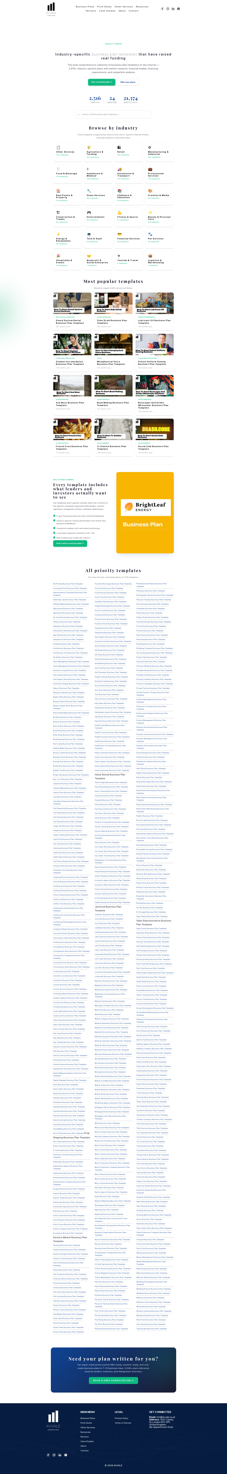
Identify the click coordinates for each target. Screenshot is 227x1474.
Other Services (124, 6)
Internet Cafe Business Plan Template (110, 894)
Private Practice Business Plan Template (153, 688)
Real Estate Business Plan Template (151, 786)
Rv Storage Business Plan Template (151, 912)
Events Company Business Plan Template (70, 1229)
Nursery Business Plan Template (108, 1244)
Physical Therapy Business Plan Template (153, 600)
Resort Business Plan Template (149, 865)
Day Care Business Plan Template (67, 1033)
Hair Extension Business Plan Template (111, 699)
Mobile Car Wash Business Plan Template (112, 1081)
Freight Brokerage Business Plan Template (112, 606)
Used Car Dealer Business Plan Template (153, 1186)
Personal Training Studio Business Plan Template (111, 1305)
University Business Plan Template (150, 1177)
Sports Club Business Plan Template (151, 1040)
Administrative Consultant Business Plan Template (70, 594)
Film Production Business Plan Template (69, 1274)
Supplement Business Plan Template (151, 1075)
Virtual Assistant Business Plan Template (153, 1244)
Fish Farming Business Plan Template (68, 1296)
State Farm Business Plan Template (151, 1057)
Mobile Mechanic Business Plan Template (112, 1089)
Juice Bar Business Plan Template (109, 919)
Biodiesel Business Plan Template (67, 717)
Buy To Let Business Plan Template (67, 779)
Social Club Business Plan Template (151, 1004)
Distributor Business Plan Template (67, 1102)
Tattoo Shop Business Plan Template (151, 1102)
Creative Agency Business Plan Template (70, 998)
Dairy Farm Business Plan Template (68, 1025)
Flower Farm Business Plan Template (68, 1327)
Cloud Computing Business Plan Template (70, 895)
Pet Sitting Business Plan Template (109, 1320)
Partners (91, 10)
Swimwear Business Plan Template (150, 1088)
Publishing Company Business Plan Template (151, 762)
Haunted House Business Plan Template (111, 721)
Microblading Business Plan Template (110, 1059)
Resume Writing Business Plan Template (153, 874)
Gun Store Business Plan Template (109, 690)
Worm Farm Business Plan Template (151, 1320)
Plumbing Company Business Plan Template (154, 648)
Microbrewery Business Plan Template (111, 1063)
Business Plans (85, 6)
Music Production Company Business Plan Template (112, 1168)
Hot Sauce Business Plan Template (109, 813)
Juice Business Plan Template (107, 923)
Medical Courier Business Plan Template (112, 1028)
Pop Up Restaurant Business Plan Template (154, 653)
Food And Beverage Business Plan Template (113, 584)
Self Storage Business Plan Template (151, 951)
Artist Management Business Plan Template (71, 661)
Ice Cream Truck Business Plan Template (112, 856)
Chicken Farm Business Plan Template (69, 866)
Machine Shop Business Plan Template (111, 981)
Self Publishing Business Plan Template (152, 946)
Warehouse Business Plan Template (151, 1253)
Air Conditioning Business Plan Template (70, 617)
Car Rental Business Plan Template (68, 822)
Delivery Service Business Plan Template (70, 1055)
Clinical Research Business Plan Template (70, 882)
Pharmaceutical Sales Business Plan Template (151, 585)
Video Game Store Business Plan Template (154, 1228)
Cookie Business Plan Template (66, 971)
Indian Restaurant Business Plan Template (112, 871)
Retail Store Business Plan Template (151, 883)
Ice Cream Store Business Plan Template (112, 851)
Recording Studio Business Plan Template (153, 825)
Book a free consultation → (113, 1380)
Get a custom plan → (101, 82)
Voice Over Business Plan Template (151, 1248)
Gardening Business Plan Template (109, 632)
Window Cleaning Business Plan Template (154, 1311)
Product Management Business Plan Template (151, 700)
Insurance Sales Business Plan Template (112, 885)
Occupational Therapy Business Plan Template (110, 1254)
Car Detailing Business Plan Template (69, 813)
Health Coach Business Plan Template (111, 732)
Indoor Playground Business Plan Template (113, 876)
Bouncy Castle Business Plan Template (69, 753)
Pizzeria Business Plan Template (150, 631)
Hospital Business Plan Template (108, 800)
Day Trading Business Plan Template (68, 1042)
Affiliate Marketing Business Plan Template (71, 604)
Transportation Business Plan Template (152, 1155)
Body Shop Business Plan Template (68, 735)
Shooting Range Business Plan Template (153, 959)
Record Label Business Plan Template (152, 820)
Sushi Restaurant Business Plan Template (153, 1079)
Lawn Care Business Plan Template (109, 950)
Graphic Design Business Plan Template (111, 677)
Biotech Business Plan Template (66, 722)
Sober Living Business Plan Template (151, 995)
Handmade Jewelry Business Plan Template (113, 712)
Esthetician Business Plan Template (68, 1202)
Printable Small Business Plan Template (152, 675)
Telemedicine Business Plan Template (152, 1115)
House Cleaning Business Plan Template (112, 826)
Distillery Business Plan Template (67, 1098)
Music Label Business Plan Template (110, 1159)
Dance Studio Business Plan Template (69, 1029)
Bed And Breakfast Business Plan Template (71, 713)
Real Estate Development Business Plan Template (153, 791)
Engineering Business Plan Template (68, 1173)
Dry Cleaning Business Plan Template (69, 1141)
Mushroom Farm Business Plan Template (112, 1141)
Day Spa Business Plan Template (67, 1038)
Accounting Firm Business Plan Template (70, 588)
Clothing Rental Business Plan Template (70, 890)
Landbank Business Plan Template (109, 928)
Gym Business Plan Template (107, 694)
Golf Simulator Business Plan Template (111, 672)
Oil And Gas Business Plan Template (110, 1264)
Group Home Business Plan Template (110, 686)
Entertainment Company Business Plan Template (69, 1183)
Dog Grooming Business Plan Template (69, 1120)
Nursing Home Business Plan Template (111, 1248)
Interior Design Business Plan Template (111, 889)
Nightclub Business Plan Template (109, 1214)
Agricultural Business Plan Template (68, 608)
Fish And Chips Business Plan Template (69, 1292)
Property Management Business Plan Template (151, 740)
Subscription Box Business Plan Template (153, 1066)
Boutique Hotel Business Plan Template (69, 757)
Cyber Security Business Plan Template (69, 1020)
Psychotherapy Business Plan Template (152, 753)
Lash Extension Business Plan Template (111, 937)
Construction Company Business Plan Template (69, 956)
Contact (134, 10)
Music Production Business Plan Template (112, 1163)
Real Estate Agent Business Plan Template (154, 782)
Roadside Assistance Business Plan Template (151, 897)
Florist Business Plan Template (66, 1323)
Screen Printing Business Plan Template (153, 937)
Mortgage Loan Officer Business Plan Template (110, 1117)
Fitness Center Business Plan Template (69, 1310)
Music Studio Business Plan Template (110, 1179)
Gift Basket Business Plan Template (109, 650)
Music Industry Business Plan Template (111, 1154)
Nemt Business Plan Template (107, 1196)
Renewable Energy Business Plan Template (154, 849)
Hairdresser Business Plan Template (110, 708)
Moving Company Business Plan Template (112, 1136)
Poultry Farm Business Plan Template (151, 657)
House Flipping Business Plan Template (111, 831)
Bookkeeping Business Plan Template (69, 739)
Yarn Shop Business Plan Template (151, 1324)
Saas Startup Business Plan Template (152, 916)
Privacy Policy (121, 1418)
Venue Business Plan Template (149, 1219)
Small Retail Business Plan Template (151, 981)
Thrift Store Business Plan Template (151, 1124)
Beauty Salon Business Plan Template (69, 701)
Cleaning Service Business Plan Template (70, 877)
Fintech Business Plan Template (66, 1283)
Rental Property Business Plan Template (153, 854)
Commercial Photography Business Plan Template (69, 923)
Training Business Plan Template (150, 1146)
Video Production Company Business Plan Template (153, 1233)
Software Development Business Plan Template (152, 1020)
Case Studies (107, 10)
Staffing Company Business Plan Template (154, 1049)
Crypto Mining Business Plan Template (69, 1011)
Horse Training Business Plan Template (111, 791)
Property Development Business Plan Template (151, 728)
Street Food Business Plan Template (151, 1062)
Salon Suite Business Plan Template (151, 928)
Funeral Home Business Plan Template (111, 619)
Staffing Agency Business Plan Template (153, 1044)
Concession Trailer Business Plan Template (71, 938)
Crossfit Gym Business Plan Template (68, 1002)
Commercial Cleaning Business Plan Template (68, 909)
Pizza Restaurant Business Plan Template (153, 622)
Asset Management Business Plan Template (71, 666)
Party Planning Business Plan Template (111, 1286)
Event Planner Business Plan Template (69, 1220)
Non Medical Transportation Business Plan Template (112, 1226)
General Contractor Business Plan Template (113, 641)
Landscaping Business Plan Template (110, 932)
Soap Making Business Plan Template (152, 990)
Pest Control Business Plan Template (110, 1311)
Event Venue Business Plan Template (68, 1224)
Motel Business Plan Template (107, 1123)
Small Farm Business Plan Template (151, 977)
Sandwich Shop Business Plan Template (153, 933)
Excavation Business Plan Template (68, 1233)
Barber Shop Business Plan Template (68, 697)
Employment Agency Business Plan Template (67, 1167)
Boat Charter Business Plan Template (68, 726)
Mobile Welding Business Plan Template (111, 1098)
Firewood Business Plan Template (67, 1288)
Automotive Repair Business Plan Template (71, 684)
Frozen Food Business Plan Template (110, 610)
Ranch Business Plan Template (149, 777)
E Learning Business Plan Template (68, 1150)
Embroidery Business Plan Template (68, 1162)
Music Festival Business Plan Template (111, 1150)
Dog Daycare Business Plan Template (69, 1116)
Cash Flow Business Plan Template (67, 839)
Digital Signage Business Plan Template (70, 1080)
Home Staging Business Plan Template (111, 782)
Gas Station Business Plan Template (110, 637)
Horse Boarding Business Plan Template (111, 787)
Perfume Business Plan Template (108, 1295)
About (122, 10)
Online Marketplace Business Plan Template (113, 1277)
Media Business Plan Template (107, 1014)
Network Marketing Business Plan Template (113, 1201)
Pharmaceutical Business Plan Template (111, 1329)
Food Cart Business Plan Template (109, 588)
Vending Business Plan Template (150, 1210)
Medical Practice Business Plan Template (112, 1050)
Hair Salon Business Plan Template (109, 703)
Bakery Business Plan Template (66, 688)
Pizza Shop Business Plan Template (151, 626)
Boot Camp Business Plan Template (68, 744)
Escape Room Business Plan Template (69, 1189)
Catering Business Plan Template (67, 848)
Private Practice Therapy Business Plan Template (152, 693)
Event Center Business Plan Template (69, 1215)
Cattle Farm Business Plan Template (68, 853)
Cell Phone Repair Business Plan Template (71, 861)
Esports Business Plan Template (66, 1193)
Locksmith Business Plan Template (109, 976)
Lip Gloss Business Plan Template (109, 968)
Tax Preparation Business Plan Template (153, 1106)
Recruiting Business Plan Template (150, 829)
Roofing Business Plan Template (149, 903)
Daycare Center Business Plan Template (70, 1047)
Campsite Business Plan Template (67, 784)
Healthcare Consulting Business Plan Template (110, 747)
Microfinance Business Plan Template (110, 1067)
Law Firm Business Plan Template (108, 945)
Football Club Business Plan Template (110, 601)
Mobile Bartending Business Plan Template (113, 1076)
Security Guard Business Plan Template (152, 942)
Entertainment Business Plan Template (69, 1177)
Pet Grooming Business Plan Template (111, 1315)
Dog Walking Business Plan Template (68, 1129)
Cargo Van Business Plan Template (67, 826)
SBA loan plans (127, 82)
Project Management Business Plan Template (151, 721)
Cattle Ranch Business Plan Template (69, 857)
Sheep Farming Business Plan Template (152, 955)
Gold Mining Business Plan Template (110, 663)
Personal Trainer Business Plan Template (112, 1299)
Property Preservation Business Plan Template (151, 747)
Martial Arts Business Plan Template (110, 1001)
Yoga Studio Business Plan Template (151, 1329)
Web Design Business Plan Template (151, 1269)
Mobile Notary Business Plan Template (111, 1094)
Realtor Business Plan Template (149, 816)
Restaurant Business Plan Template (151, 870)
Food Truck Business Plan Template (109, 597)
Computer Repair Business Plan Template (70, 929)
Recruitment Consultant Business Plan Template (152, 839)
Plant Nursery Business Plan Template (152, 635)
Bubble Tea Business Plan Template (68, 770)
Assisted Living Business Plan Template (69, 670)
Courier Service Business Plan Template (70, 989)
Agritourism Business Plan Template (68, 613)
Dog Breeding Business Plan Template (69, 1111)
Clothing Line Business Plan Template (69, 886)
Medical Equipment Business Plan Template (113, 1036)
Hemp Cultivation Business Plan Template (112, 753)
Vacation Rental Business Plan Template (153, 1197)
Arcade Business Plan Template (66, 644)
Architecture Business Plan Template (68, 648)
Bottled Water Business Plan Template (69, 748)
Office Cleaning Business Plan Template (111, 1260)
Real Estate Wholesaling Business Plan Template (152, 810)
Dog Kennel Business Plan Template (68, 1124)
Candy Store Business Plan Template (68, 792)
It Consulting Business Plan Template (110, 898)
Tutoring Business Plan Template (150, 1172)
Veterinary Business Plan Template (150, 1224)
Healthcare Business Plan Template (109, 741)
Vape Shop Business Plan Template (151, 1206)
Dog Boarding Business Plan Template (69, 1107)
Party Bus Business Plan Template (109, 1282)
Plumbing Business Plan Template (150, 644)
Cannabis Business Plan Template (67, 797)
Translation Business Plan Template (151, 1150)
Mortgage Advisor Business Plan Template (112, 1107)
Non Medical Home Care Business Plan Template (111, 1220)
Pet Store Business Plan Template (109, 1324)
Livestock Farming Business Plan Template (112, 972)
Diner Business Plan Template (65, 1085)
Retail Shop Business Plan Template (151, 878)
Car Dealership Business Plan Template (69, 808)
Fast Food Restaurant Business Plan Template (68, 1264)
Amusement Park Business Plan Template (70, 631)
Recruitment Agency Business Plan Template (155, 834)
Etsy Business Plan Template (65, 1211)
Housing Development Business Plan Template (110, 836)
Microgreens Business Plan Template (110, 1072)
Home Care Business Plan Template (110, 757)
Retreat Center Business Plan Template (152, 887)
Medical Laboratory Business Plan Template (113, 1041)
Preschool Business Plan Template (150, 661)
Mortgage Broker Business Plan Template (112, 1112)
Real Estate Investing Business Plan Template (151, 798)
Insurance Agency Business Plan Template (112, 880)
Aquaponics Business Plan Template (68, 639)
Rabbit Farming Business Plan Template (152, 773)
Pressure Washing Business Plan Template (154, 666)
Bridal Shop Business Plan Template (68, 766)
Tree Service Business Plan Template (151, 1168)
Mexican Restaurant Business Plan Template (113, 1054)
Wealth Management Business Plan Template (151, 1263)
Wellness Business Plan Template (150, 1298)
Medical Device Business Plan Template (111, 1032)
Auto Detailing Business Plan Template (69, 675)
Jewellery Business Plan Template (109, 914)
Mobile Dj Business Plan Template (109, 1085)
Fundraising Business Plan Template (110, 615)
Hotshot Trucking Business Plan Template (112, 822)
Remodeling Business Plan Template (151, 845)
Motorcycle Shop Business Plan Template (112, 1127)
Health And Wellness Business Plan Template (109, 726)
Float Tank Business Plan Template (67, 1318)
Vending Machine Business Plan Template (153, 1215)
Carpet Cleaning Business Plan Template (70, 835)
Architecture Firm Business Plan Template (70, 653)
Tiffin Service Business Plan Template (152, 1128)
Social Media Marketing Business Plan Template (152, 1013)
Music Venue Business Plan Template (110, 1183)
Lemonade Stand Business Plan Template (112, 954)
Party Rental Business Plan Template (110, 1291)
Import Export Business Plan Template (110, 867)
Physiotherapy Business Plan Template (152, 604)
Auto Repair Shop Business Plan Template (70, 679)
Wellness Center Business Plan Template (153, 1302)
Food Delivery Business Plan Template (111, 593)
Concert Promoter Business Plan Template (70, 933)
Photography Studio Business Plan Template (154, 595)
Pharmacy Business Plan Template (150, 591)
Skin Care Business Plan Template (150, 968)
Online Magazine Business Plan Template (112, 1273)
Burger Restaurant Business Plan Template (71, 775)
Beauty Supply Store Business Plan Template (68, 707)
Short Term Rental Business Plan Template (154, 964)
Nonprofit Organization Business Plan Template (110, 1233)
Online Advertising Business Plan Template (113, 1268)
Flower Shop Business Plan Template (68, 1332)
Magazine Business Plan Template (109, 985)
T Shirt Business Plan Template (149, 1093)
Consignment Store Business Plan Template (71, 951)
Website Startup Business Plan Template (153, 1277)
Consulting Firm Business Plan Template (70, 962)
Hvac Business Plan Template (107, 842)
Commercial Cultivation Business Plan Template (69, 916)
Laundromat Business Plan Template (110, 941)
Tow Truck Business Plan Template (150, 1141)
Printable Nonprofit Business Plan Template (154, 670)
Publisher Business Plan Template (150, 757)
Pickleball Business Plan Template (150, 608)
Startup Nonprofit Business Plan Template (153, 1053)
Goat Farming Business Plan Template (110, 659)
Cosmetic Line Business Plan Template (69, 976)
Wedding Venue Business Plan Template (153, 1293)
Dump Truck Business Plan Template (68, 1146)
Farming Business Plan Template (66, 1245)
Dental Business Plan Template (66, 1060)
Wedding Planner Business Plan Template (153, 1289)
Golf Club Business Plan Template (109, 668)
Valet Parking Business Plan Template (152, 1201)
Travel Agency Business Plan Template (152, 1159)
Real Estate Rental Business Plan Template (154, 804)
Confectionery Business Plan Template (69, 942)
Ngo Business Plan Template (107, 1210)
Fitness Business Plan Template (66, 1305)
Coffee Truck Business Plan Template (68, 904)
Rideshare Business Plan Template (150, 892)
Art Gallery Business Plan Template (67, 657)
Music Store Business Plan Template (110, 1174)
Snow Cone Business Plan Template (151, 986)
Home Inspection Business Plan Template (112, 770)
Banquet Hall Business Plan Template (69, 693)
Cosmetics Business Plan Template (67, 980)
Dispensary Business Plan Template (68, 1093)
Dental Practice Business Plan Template (69, 1064)
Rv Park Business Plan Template (149, 908)
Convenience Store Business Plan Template (71, 967)
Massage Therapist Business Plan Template (113, 1005)
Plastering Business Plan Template (150, 639)
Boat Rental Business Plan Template (68, 730)
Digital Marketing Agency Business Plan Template (70, 1074)
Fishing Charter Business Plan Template (69, 1301)
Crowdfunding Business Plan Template (69, 1007)
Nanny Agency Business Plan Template (111, 1192)
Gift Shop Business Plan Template (109, 655)
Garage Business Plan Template (108, 628)
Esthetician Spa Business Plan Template (70, 1207)
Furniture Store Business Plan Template (111, 624)
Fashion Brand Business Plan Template (69, 1250)
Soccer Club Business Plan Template (151, 999)
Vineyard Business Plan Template (150, 1239)
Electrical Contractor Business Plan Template (68, 1156)
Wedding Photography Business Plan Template (151, 1283)
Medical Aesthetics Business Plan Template (113, 1023)
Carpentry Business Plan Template (67, 830)
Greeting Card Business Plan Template (111, 681)
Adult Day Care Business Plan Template (69, 600)
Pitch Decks (104, 6)
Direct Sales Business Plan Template (68, 1089)
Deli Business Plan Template (65, 1051)
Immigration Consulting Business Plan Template (110, 861)
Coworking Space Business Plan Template (70, 994)
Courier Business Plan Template (66, 985)
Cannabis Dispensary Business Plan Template (68, 802)
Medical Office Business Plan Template (111, 1045)
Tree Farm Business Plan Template (150, 1164)
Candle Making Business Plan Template (69, 788)
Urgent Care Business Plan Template (151, 1181)
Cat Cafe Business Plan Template (67, 844)
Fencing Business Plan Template (66, 1270)
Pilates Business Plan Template (149, 613)
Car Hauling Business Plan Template (68, 817)
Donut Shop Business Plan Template (68, 1133)
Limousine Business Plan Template (109, 963)
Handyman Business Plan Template (109, 717)
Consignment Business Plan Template (69, 947)
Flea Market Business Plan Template (68, 1314)
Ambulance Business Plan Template (68, 626)
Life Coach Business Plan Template (109, 959)
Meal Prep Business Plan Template (109, 1010)
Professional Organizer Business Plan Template (152, 714)
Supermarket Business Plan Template (152, 1071)
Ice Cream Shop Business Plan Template (112, 847)
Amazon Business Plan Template (66, 622)
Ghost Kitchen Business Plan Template (111, 646)
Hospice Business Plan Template (108, 796)
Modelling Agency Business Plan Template (112, 1103)
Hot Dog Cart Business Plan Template (110, 809)
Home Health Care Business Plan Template (113, 761)
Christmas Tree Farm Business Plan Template (68, 871)
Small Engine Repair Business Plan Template (155, 973)
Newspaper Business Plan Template (110, 1205)
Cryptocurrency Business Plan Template (69, 1016)
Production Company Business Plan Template (151, 707)
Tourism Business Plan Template (149, 1137)
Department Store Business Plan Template (70, 1069)
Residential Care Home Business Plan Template (152, 859)
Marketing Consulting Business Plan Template (110, 995)
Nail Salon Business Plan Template (109, 1188)
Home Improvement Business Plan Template (113, 766)
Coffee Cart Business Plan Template (68, 899)
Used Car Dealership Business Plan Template (151, 1191)
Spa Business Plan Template (148, 1035)
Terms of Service (123, 1423)
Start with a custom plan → (70, 543)
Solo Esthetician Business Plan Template (153, 1031)
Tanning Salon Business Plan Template (152, 1097)
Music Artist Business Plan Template (110, 1145)
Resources (142, 6)
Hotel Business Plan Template (107, 818)
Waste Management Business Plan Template (155, 1257)
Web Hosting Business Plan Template (152, 1273)
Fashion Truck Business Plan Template (69, 1258)
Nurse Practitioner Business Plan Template (112, 1239)
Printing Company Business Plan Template (154, 679)
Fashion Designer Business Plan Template (70, 1254)
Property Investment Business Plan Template (155, 734)
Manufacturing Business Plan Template (111, 990)
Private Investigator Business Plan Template (154, 684)
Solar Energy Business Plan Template (152, 1026)
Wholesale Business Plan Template (151, 1306)
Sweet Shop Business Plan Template (151, 1084)
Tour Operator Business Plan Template (152, 1133)
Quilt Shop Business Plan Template (151, 768)
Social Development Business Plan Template (155, 1008)
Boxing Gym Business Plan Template (68, 761)
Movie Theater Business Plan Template (111, 1132)
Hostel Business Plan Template (108, 804)
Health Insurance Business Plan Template (112, 737)
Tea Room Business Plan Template (150, 1110)
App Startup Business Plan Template (68, 635)
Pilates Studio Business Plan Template (152, 617)
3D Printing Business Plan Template (68, 584)
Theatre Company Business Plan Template (154, 1119)
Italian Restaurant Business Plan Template (112, 902)
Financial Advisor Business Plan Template (70, 1279)
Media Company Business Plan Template (112, 1019)
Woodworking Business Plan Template (152, 1315)
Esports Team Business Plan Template (69, 1198)
